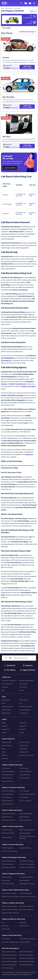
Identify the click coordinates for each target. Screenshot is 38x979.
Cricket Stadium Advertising (9, 893)
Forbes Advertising (6, 877)
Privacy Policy (23, 687)
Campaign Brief (6, 700)
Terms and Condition (7, 684)
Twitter (3, 726)
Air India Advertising (7, 830)
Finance (4, 752)
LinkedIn (21, 726)
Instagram (4, 729)
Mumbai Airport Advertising (26, 830)
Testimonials (5, 687)
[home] (4, 4)
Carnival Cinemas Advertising (9, 851)
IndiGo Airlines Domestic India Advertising (27, 837)
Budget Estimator (6, 713)
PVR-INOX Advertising (8, 848)
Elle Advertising (6, 880)
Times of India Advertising (8, 861)
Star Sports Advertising (8, 804)
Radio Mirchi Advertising (8, 813)
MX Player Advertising (25, 771)
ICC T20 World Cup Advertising (27, 938)
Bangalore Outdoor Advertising (10, 909)
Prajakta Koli (22, 922)
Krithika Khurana (23, 925)
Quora (3, 732)
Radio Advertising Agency (26, 955)
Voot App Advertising (7, 774)
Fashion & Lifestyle (24, 742)
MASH (3, 703)
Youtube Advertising (24, 774)
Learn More (9, 168)
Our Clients (11, 670)
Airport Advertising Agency (9, 951)
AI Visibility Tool (23, 713)
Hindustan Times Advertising (26, 867)
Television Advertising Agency (27, 961)
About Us (29, 665)
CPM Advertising (23, 768)
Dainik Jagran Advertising (8, 867)
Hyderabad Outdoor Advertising (10, 913)
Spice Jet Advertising (24, 833)
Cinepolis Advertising (24, 848)
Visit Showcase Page (26, 32)
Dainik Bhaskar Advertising (26, 861)
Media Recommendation (25, 706)
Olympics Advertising (24, 942)
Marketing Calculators (7, 706)
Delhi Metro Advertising (25, 893)
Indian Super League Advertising (10, 942)
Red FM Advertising (7, 817)
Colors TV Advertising (25, 800)
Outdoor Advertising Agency (9, 964)
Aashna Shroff (5, 929)
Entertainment (23, 748)
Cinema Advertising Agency (9, 958)
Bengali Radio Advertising (8, 820)
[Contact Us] (25, 3)
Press (20, 732)
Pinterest (21, 729)
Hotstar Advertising (7, 778)
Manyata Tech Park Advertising (27, 896)
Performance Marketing (8, 771)
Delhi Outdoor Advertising (26, 906)
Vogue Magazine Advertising (26, 883)
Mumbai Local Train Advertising (10, 896)
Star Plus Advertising (7, 800)
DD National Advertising (8, 791)
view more (32, 62)
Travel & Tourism (23, 745)
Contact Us (11, 665)
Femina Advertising (24, 880)
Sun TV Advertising (24, 791)
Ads (20, 703)
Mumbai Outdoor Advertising (9, 906)
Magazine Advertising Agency (9, 955)
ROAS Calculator (23, 700)
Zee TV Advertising (7, 797)
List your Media (23, 684)
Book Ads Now (32, 195)
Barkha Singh (5, 925)
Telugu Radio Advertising (25, 813)
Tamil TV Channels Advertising (27, 794)
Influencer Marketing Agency (26, 958)
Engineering (5, 758)
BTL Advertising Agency (8, 968)
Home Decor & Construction (26, 755)
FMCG (3, 748)
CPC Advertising (6, 768)
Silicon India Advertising (8, 883)
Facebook (22, 723)
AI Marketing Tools (6, 710)
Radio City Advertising (25, 820)
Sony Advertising (23, 797)
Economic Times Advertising (26, 864)
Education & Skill (23, 752)
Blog (3, 723)
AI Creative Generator (25, 710)
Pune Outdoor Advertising (26, 909)
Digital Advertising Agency (26, 951)
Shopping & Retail (6, 742)
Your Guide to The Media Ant (9, 680)
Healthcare (4, 755)
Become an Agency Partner (26, 680)
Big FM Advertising (24, 817)
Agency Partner (29, 670)
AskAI (32, 11)
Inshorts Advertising (24, 778)
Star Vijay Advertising (7, 794)
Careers (21, 690)
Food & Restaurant (6, 745)
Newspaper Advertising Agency (10, 961)
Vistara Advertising (7, 837)
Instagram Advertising (7, 781)
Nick (3, 922)
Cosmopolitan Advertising (26, 877)
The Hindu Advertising (7, 864)
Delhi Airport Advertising (8, 833)
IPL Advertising (6, 938)
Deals (3, 690)
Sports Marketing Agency (26, 964)
